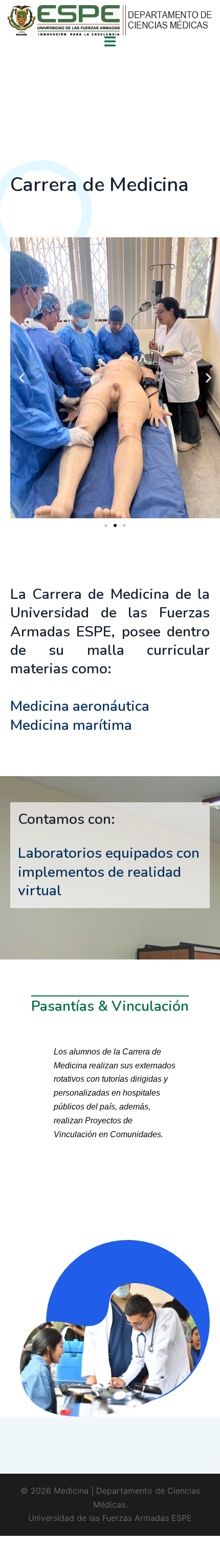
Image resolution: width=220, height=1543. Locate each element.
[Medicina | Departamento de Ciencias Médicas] (110, 21)
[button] (21, 377)
